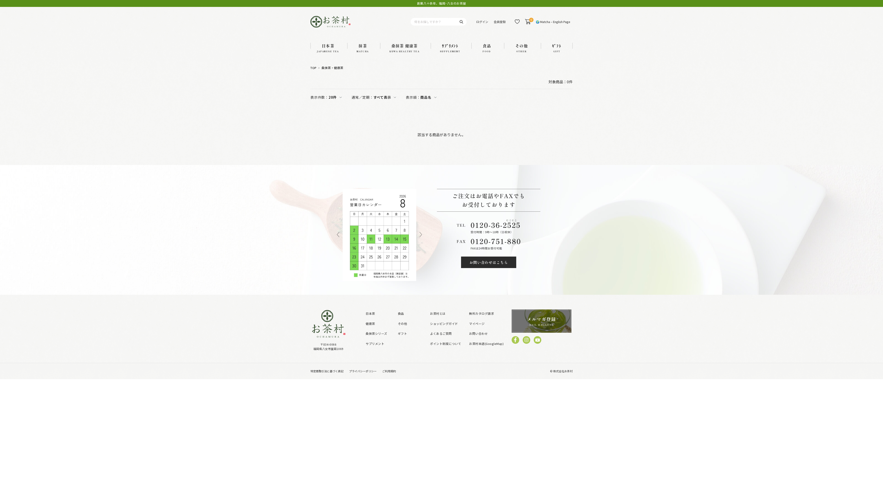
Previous (338, 235)
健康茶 (370, 323)
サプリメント (375, 343)
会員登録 (500, 22)
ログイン (482, 22)
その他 (402, 323)
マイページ (477, 323)
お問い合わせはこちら (489, 262)
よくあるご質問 (441, 333)
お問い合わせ (478, 333)
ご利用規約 (389, 371)
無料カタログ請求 (481, 313)
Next (420, 235)
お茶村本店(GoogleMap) (486, 343)
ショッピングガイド (444, 323)
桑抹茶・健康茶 (332, 68)
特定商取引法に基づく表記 (327, 371)
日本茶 (370, 313)
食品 (401, 313)
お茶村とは (438, 313)
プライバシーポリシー (363, 371)
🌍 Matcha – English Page (553, 22)
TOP (313, 68)
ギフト (402, 333)
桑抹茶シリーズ (376, 333)
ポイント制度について (445, 343)
